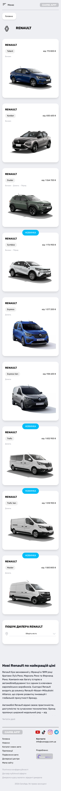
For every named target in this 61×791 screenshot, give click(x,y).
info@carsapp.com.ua (46, 742)
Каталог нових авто (11, 747)
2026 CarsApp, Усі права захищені (30, 784)
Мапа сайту (7, 763)
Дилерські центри (11, 759)
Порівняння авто (10, 755)
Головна (9, 16)
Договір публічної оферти (14, 773)
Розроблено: (42, 750)
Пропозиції (7, 751)
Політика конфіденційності (15, 769)
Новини (6, 743)
